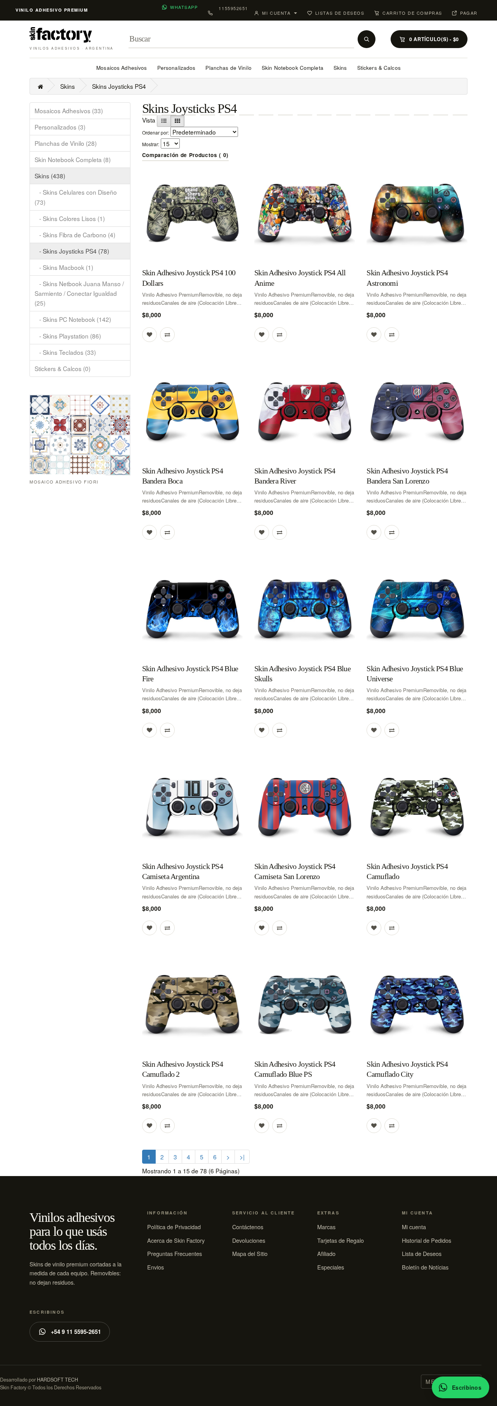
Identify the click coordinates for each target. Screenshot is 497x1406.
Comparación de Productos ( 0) (185, 155)
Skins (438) (50, 175)
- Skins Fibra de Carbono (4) (75, 234)
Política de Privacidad (174, 1227)
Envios (155, 1267)
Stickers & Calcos (379, 67)
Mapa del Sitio (250, 1253)
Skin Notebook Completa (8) (73, 159)
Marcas (326, 1227)
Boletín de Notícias (425, 1267)
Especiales (330, 1267)
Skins (340, 67)
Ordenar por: (155, 132)
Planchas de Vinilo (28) (66, 143)
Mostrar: (150, 144)
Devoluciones (248, 1240)
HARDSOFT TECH (57, 1379)
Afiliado (326, 1253)
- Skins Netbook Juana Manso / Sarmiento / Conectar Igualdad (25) (79, 293)
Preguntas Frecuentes (174, 1253)
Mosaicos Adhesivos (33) (69, 110)
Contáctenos (247, 1227)
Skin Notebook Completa (292, 67)
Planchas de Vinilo (228, 67)
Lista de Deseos (421, 1253)
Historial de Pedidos (426, 1240)
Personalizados (176, 67)
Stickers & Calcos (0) (62, 368)
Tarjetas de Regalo (340, 1240)
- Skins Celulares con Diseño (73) (76, 197)
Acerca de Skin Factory (176, 1240)
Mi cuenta (414, 1227)
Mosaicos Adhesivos (121, 67)
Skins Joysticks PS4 (119, 86)
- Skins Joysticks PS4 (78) (72, 251)
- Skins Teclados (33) (65, 352)
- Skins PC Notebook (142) (73, 319)
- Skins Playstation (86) (68, 336)
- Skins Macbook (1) (64, 267)
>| (242, 1156)
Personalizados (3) (60, 127)
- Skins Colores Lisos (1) (70, 218)
